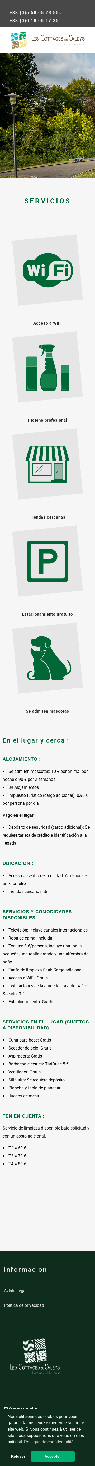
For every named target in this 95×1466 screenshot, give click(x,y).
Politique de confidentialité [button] (49, 1442)
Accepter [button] (53, 1456)
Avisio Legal (15, 1290)
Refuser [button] (18, 1456)
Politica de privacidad (24, 1305)
